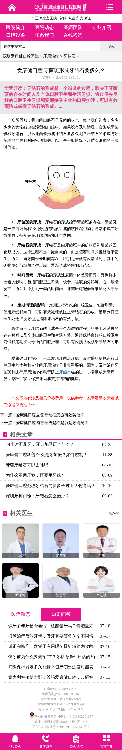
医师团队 (73, 27)
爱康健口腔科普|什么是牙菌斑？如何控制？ (46, 454)
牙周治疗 (51, 56)
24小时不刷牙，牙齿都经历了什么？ (40, 444)
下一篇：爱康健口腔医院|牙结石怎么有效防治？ (42, 415)
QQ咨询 (15, 746)
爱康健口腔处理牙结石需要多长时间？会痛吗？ (50, 485)
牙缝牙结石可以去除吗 (27, 465)
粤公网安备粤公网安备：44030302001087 (64, 716)
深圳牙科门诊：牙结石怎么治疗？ (38, 496)
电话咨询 (45, 746)
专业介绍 (101, 27)
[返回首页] (12, 7)
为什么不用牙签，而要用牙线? (34, 475)
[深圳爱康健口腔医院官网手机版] (61, 9)
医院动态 (44, 27)
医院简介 (15, 27)
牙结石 (69, 56)
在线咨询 (73, 35)
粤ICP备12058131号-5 (74, 727)
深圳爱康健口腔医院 (21, 56)
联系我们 (44, 35)
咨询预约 (76, 746)
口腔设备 (15, 35)
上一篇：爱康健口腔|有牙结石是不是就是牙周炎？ (44, 423)
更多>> (113, 513)
